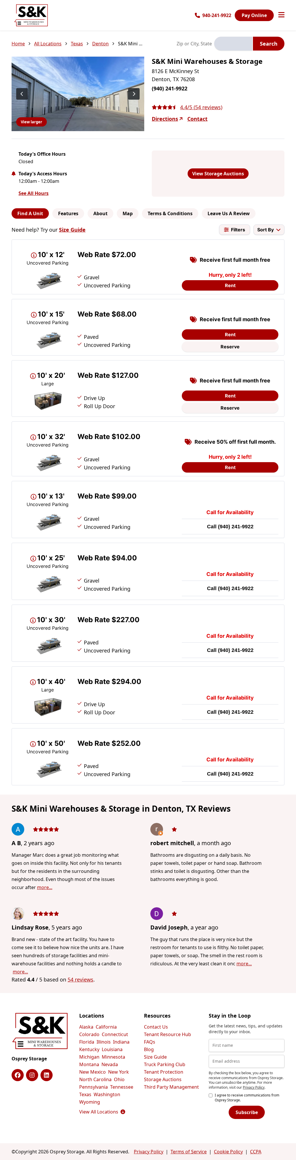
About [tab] (100, 213)
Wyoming (89, 1102)
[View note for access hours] (14, 173)
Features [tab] (68, 213)
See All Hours (33, 193)
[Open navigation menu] (281, 15)
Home (18, 43)
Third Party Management (171, 1087)
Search (269, 43)
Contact (197, 118)
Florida (86, 1042)
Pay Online (254, 15)
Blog (149, 1049)
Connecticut (115, 1034)
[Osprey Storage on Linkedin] (46, 1075)
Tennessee (121, 1087)
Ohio (119, 1079)
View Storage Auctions (218, 173)
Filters (238, 230)
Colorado (89, 1034)
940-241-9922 (216, 15)
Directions (165, 118)
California (106, 1027)
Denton (100, 43)
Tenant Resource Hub (167, 1034)
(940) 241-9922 (236, 526)
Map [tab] (128, 213)
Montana (89, 1064)
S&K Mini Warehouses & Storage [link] (131, 43)
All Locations (48, 43)
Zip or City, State (194, 43)
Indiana (121, 1042)
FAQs (149, 1042)
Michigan (89, 1057)
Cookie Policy (228, 1151)
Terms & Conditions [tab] (170, 213)
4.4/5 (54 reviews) (201, 107)
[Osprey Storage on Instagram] (32, 1075)
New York (118, 1072)
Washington (107, 1094)
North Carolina (95, 1079)
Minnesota (113, 1057)
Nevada (109, 1064)
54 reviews (80, 979)
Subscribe (247, 1112)
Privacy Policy (253, 1087)
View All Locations (102, 1112)
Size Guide (72, 229)
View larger (31, 121)
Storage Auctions (163, 1079)
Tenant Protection (163, 1072)
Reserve (230, 347)
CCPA (255, 1151)
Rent (230, 285)
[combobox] (233, 44)
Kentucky (89, 1049)
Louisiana (112, 1049)
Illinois (104, 1042)
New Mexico (92, 1072)
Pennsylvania (93, 1087)
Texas (77, 43)
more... (44, 887)
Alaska (86, 1027)
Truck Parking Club (164, 1064)
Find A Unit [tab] (30, 213)
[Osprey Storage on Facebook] (18, 1075)
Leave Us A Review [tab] (229, 213)
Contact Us (156, 1027)
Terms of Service (189, 1151)
